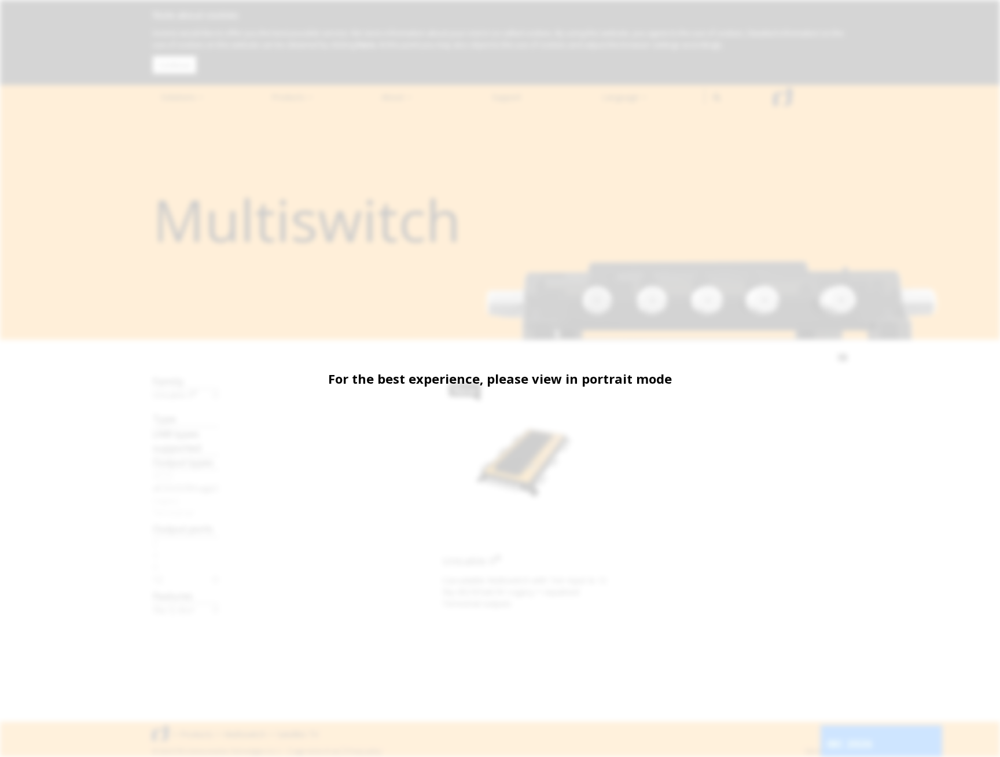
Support (506, 96)
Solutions (179, 96)
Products (289, 96)
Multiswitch (245, 734)
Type (164, 418)
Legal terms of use (316, 751)
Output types (183, 462)
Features (173, 595)
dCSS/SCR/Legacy (186, 488)
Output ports (183, 528)
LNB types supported (177, 440)
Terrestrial (173, 512)
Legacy (166, 500)
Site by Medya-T (826, 751)
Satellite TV (297, 734)
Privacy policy (363, 751)
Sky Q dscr (174, 609)
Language (621, 96)
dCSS (163, 476)
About (393, 96)
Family (168, 381)
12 (158, 579)
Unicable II (175, 394)
